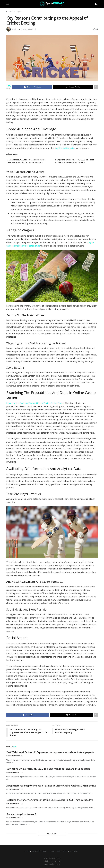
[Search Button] (96, 4)
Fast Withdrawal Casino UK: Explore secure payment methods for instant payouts (26, 161)
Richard (17, 29)
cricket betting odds (65, 148)
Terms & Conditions (39, 851)
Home (8, 11)
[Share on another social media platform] (96, 87)
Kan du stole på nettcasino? (21, 814)
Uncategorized (18, 11)
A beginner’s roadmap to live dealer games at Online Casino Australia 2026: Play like (51, 785)
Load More (52, 834)
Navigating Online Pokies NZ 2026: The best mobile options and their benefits (74, 161)
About (65, 851)
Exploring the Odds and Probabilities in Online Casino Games (35, 403)
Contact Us (74, 851)
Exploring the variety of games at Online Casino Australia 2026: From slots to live (49, 799)
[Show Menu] (7, 4)
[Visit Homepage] (52, 3)
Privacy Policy (55, 851)
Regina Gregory (14, 756)
